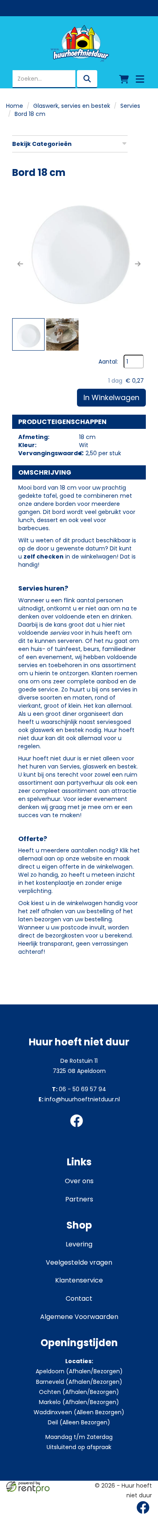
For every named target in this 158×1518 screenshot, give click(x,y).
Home (14, 106)
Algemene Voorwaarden (79, 1316)
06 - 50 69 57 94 (79, 1089)
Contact (79, 1298)
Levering (79, 1244)
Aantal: (108, 362)
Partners (79, 1199)
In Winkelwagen (111, 397)
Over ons (79, 1181)
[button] (20, 264)
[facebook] (79, 1128)
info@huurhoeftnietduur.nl (79, 1099)
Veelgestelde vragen (79, 1262)
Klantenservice (79, 1280)
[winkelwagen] (124, 79)
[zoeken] (87, 79)
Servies (130, 106)
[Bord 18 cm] (79, 250)
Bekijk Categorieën (42, 144)
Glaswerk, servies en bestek (71, 106)
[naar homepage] (79, 43)
